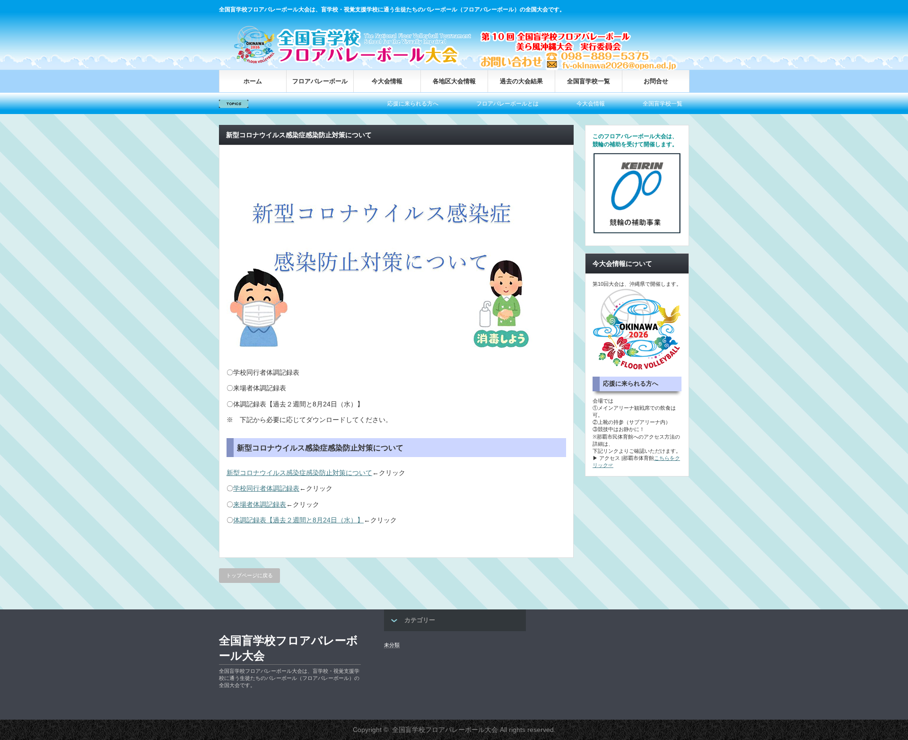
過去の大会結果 (521, 81)
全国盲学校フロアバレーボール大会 (288, 648)
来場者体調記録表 (259, 504)
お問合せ (656, 81)
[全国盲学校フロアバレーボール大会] (356, 62)
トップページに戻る (249, 575)
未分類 (392, 645)
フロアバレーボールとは (485, 103)
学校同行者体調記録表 (266, 488)
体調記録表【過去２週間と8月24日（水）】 (298, 520)
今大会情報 (387, 81)
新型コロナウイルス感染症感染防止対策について (299, 472)
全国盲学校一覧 (588, 81)
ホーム (253, 81)
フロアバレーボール (320, 81)
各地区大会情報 (454, 81)
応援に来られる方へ (390, 103)
